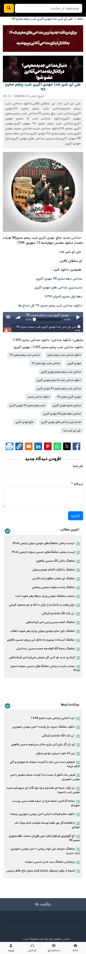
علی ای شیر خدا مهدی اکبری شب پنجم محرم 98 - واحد (47, 328)
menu (8, 317)
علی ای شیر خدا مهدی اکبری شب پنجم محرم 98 (42, 19)
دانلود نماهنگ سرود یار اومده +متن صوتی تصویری (43, 727)
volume (18, 317)
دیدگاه (78, 484)
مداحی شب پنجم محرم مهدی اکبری (61, 372)
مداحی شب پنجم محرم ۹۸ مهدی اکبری (59, 388)
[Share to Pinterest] (48, 446)
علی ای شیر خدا (72, 430)
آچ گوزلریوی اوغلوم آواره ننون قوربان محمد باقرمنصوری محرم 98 (44, 838)
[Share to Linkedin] (38, 446)
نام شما (78, 466)
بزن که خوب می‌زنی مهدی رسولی (55, 753)
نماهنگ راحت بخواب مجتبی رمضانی (53, 587)
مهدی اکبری (47, 237)
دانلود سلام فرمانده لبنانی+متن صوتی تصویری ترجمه (43, 814)
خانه (75, 950)
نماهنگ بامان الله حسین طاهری (55, 561)
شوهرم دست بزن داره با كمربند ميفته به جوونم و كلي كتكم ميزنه (45, 764)
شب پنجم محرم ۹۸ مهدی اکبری (27, 405)
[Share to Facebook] (76, 446)
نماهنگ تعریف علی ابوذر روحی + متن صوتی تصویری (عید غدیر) (45, 851)
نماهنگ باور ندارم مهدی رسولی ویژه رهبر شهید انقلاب (42, 631)
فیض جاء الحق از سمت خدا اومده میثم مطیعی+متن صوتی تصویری (45, 777)
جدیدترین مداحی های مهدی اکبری (58, 287)
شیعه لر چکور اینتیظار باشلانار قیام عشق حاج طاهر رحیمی (40, 870)
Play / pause (78, 317)
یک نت (44, 939)
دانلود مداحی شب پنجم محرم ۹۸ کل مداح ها (50, 305)
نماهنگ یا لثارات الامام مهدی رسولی (53, 569)
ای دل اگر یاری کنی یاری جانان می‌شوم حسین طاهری (43, 744)
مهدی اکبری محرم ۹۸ (69, 397)
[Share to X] (67, 446)
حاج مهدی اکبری (24, 422)
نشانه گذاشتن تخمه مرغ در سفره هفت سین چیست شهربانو (46, 803)
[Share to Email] (28, 446)
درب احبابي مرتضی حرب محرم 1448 (53, 718)
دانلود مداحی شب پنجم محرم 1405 (58, 347)
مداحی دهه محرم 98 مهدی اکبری (59, 278)
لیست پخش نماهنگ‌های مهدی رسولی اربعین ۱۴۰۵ (44, 543)
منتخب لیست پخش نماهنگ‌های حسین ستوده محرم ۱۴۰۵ (45, 668)
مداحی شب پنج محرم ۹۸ (46, 363)
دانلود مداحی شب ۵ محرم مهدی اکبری (59, 380)
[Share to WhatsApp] (57, 446)
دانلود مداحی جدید (38, 397)
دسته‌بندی (54, 950)
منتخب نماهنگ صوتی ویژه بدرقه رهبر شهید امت (45, 596)
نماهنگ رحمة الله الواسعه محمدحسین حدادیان (45, 648)
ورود (11, 950)
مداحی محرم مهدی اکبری (67, 405)
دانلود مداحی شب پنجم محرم (64, 355)
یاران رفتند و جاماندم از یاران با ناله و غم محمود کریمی (42, 605)
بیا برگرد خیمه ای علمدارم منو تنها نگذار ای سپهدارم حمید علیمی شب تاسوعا (43, 790)
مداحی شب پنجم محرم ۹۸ (25, 355)
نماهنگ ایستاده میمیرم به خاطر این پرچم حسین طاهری (41, 640)
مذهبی (78, 340)
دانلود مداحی (61, 340)
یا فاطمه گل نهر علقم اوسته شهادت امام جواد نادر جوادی (47, 825)
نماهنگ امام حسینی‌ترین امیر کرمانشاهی (50, 622)
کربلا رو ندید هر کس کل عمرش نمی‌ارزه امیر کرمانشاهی (42, 657)
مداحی (32, 950)
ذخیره (75, 515)
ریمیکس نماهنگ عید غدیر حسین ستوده (50, 862)
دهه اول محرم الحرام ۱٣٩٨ (63, 296)
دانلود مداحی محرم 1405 (31, 340)
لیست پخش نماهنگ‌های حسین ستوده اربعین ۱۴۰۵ (43, 552)
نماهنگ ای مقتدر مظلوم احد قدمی (53, 578)
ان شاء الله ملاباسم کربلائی (58, 613)
